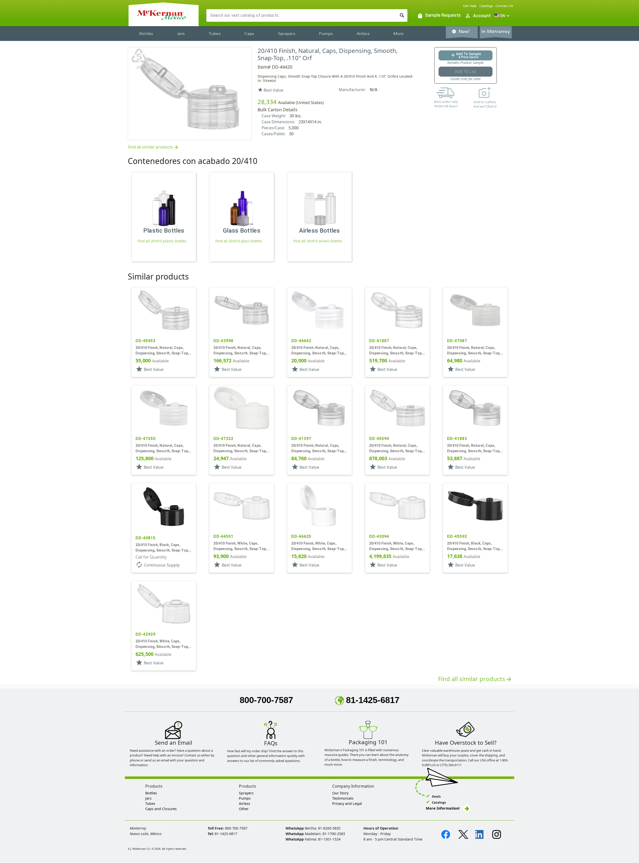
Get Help (470, 6)
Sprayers (286, 33)
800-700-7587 (266, 700)
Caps (249, 33)
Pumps (326, 33)
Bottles (146, 33)
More (398, 33)
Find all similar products (153, 147)
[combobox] (303, 15)
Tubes (215, 33)
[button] (502, 16)
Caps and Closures (161, 808)
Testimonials (342, 798)
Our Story (340, 793)
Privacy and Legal (347, 803)
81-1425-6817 (372, 700)
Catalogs (486, 6)
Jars (181, 33)
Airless (363, 33)
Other (244, 808)
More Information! (443, 808)
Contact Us (504, 6)
